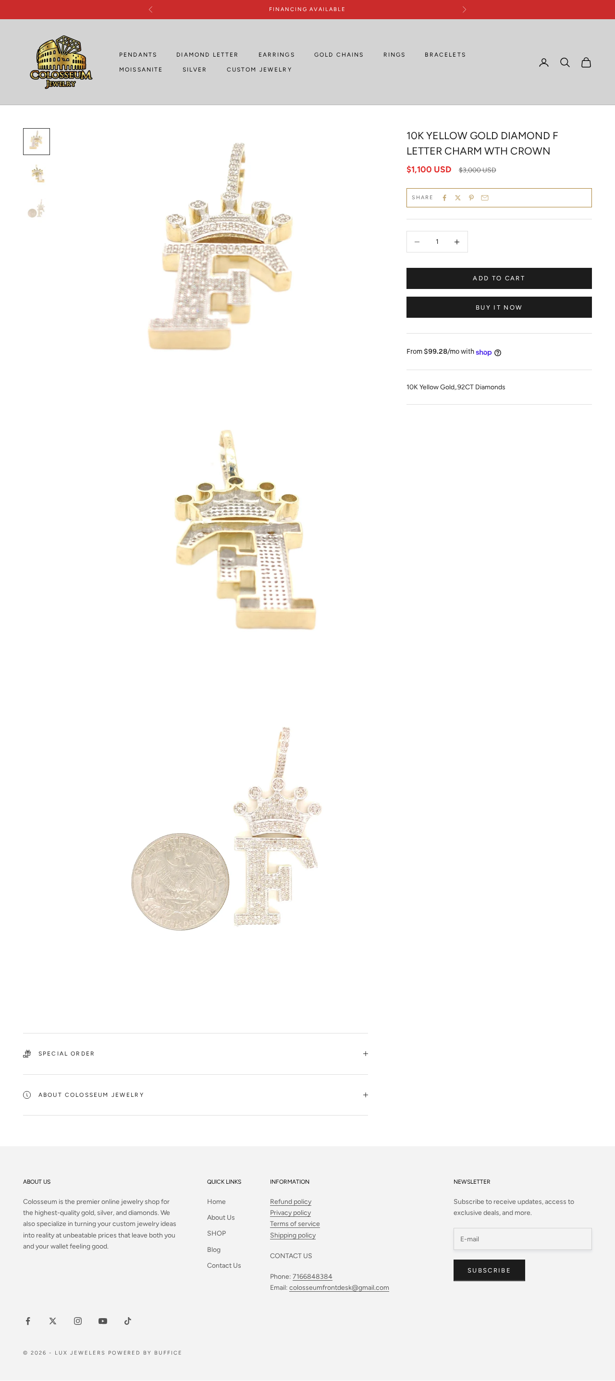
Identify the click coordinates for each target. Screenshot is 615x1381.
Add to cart (499, 278)
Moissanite (141, 69)
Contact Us (224, 1265)
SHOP (216, 1233)
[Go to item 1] (36, 141)
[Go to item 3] (36, 210)
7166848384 (312, 1277)
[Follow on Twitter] (53, 1321)
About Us (221, 1217)
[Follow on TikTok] (128, 1321)
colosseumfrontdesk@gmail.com (339, 1288)
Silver (195, 69)
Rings (394, 54)
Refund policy (290, 1202)
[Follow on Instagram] (78, 1321)
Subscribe (489, 1270)
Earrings (276, 54)
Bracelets (445, 54)
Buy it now (499, 307)
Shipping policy (293, 1235)
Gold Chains (339, 54)
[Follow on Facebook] (28, 1321)
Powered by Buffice (145, 1353)
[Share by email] (485, 198)
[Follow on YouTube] (103, 1321)
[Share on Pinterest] (471, 198)
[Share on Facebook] (444, 198)
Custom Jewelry (259, 69)
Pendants (138, 54)
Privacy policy (290, 1213)
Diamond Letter (207, 54)
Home (216, 1202)
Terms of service (295, 1224)
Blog (214, 1250)
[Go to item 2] (36, 176)
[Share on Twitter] (458, 198)
